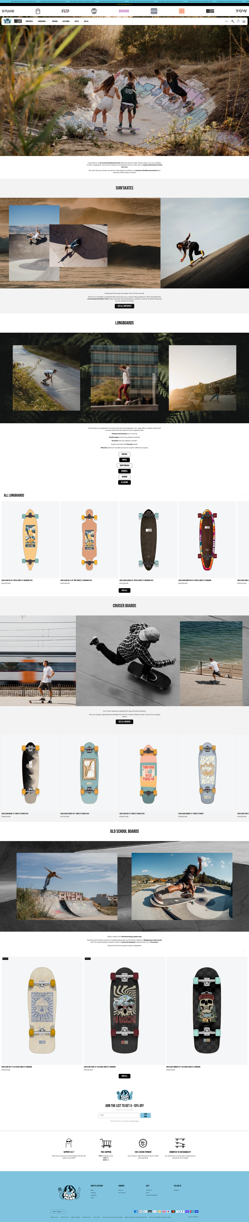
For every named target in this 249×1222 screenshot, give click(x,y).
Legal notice (96, 1217)
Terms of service (75, 1217)
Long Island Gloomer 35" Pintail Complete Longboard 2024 (136, 580)
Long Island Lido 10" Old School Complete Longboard (16, 1067)
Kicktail (124, 454)
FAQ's (147, 1192)
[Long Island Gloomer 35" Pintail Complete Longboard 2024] (148, 539)
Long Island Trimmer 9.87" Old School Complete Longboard (183, 1067)
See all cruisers (124, 721)
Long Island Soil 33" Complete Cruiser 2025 (132, 814)
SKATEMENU (195, 1216)
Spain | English (57, 1211)
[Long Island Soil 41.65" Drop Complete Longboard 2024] (89, 539)
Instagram (176, 1190)
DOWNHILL (124, 471)
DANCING (124, 476)
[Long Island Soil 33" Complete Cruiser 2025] (148, 773)
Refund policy (65, 1217)
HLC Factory (121, 1192)
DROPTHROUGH (124, 465)
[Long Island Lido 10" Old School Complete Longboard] (42, 1011)
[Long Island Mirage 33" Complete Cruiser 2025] (30, 773)
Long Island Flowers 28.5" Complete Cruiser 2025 (74, 814)
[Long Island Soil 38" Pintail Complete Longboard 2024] (30, 539)
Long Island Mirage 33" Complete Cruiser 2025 (14, 814)
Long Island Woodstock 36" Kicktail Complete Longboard (194, 580)
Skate (92, 1190)
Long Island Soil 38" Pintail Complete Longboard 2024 (16, 580)
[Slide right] (243, 495)
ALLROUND (124, 482)
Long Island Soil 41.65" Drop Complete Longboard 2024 (76, 580)
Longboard (93, 1195)
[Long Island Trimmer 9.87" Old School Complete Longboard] (207, 1011)
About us (120, 1190)
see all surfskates (124, 306)
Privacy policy (55, 1217)
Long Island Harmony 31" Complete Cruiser (190, 814)
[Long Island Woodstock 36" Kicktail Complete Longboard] (207, 539)
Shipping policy (86, 1217)
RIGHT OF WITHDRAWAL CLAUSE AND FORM (160, 1217)
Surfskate (93, 1192)
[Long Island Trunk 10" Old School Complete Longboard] (124, 1011)
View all (125, 590)
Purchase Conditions (151, 1195)
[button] (42, 21)
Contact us (149, 1190)
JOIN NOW (145, 1115)
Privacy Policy (135, 1121)
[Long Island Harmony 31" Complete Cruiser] (207, 773)
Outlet (92, 1197)
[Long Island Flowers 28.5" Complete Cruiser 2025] (89, 773)
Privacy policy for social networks (112, 1217)
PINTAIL (124, 459)
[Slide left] (239, 495)
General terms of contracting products (136, 1217)
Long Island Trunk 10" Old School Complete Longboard (100, 1067)
